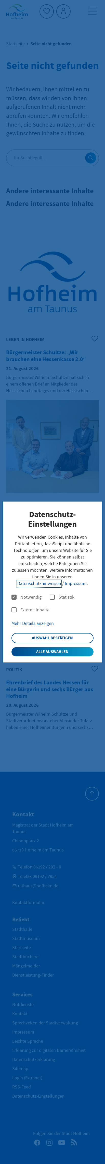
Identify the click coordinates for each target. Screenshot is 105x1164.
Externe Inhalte (34, 610)
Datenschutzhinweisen (39, 583)
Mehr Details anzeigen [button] (32, 623)
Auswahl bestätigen (52, 638)
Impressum (76, 583)
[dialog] (52, 582)
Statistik (66, 597)
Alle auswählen (52, 651)
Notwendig (31, 597)
